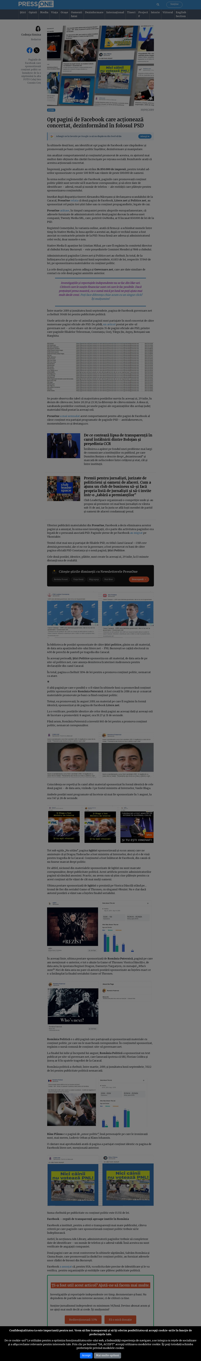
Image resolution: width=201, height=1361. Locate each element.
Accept (86, 1355)
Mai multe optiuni (107, 1355)
